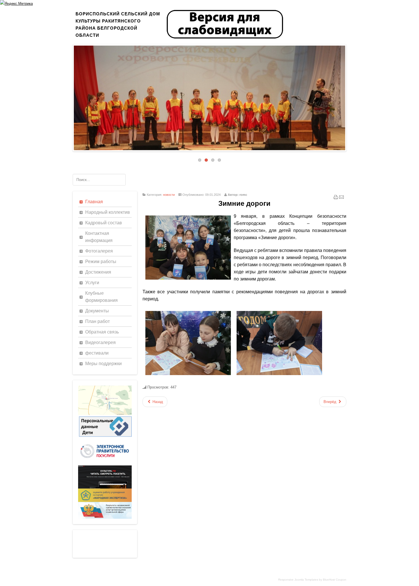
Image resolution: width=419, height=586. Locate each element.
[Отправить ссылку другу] (341, 198)
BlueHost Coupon (334, 579)
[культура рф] (105, 487)
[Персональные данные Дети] (105, 437)
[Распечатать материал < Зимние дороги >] (335, 198)
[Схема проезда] (105, 414)
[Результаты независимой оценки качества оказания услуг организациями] (105, 517)
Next (349, 96)
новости (169, 194)
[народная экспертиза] (105, 500)
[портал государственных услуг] (105, 464)
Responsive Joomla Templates (298, 579)
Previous (69, 96)
